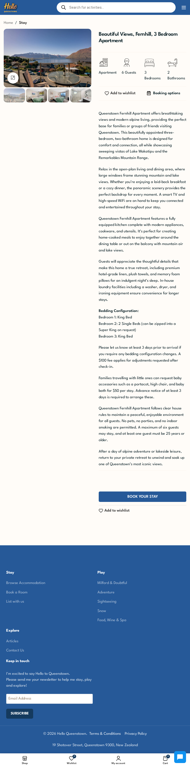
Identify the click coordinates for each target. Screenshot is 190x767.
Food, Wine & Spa (111, 620)
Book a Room (16, 592)
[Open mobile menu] (184, 7)
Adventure (106, 592)
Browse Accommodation (25, 583)
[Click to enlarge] (13, 78)
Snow (101, 611)
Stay (23, 23)
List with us (15, 602)
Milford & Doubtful (112, 583)
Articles (12, 641)
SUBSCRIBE (20, 713)
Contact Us (15, 650)
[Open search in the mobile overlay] (116, 7)
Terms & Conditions (105, 734)
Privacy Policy (136, 734)
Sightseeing (107, 602)
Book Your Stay (142, 497)
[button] (9, 58)
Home (8, 23)
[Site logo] (11, 7)
